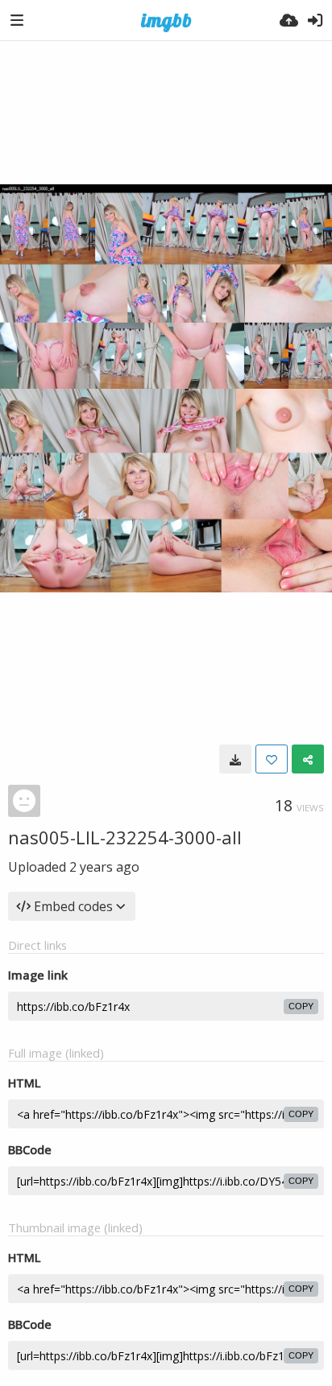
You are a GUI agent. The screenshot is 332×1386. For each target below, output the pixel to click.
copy (300, 1006)
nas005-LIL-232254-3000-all (125, 837)
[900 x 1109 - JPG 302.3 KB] (235, 759)
